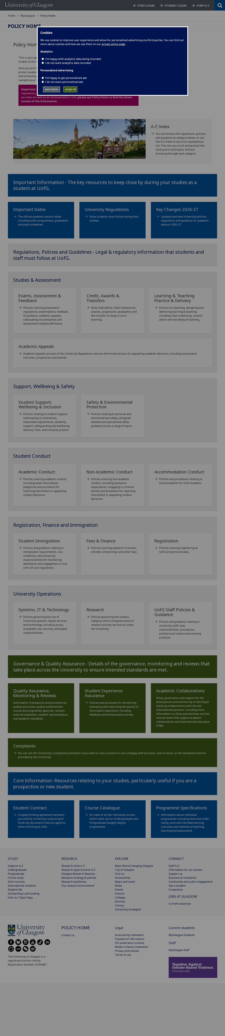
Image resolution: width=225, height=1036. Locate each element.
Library (119, 905)
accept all (70, 89)
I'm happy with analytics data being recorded (73, 59)
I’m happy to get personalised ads (66, 78)
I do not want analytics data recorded (68, 63)
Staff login (146, 5)
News (118, 885)
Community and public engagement (191, 881)
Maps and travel (125, 881)
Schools (119, 893)
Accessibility (122, 878)
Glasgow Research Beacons (78, 874)
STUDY (13, 858)
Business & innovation (183, 878)
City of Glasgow (124, 870)
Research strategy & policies (78, 878)
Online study (16, 878)
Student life (15, 889)
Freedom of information (129, 939)
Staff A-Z (174, 866)
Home (11, 15)
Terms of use (123, 955)
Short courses (16, 881)
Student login (175, 5)
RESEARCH (69, 858)
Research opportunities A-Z (78, 870)
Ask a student (177, 885)
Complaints (176, 889)
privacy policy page (113, 44)
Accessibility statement (129, 935)
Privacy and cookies (127, 951)
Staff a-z (203, 5)
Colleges (120, 897)
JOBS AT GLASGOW (183, 896)
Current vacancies (180, 903)
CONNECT (176, 858)
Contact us (67, 935)
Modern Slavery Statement (131, 947)
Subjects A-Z (15, 866)
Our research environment (77, 885)
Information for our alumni (185, 870)
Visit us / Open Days (20, 897)
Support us (175, 874)
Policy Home (24, 26)
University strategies (128, 909)
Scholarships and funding (23, 893)
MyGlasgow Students (182, 935)
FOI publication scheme (129, 943)
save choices (51, 89)
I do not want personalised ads (64, 82)
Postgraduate (16, 874)
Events (119, 889)
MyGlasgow (28, 15)
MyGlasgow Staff (179, 950)
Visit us (119, 874)
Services (120, 901)
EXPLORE (121, 858)
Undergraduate (17, 870)
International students (22, 885)
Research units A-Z (73, 866)
